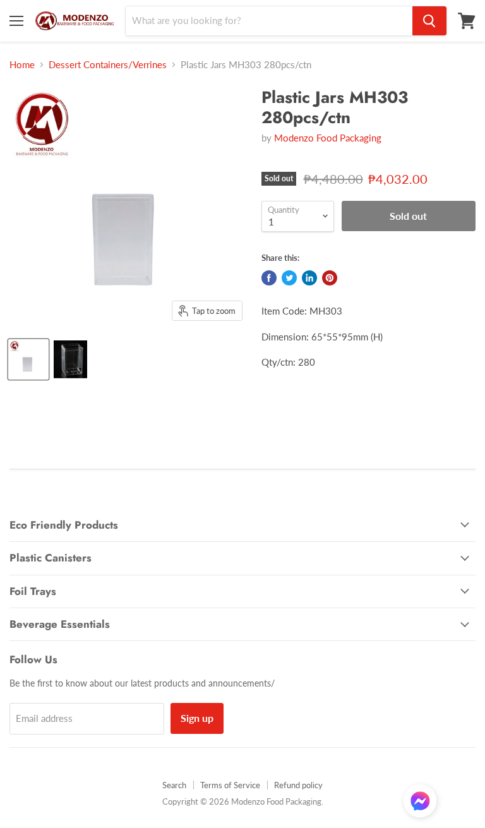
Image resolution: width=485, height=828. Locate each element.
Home (22, 64)
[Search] (429, 20)
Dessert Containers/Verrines (108, 64)
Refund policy (298, 785)
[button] (420, 802)
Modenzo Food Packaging (327, 137)
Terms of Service (230, 785)
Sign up (197, 718)
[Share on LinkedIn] (309, 277)
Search (174, 785)
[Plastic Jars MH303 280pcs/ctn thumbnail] (28, 359)
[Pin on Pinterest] (329, 277)
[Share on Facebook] (269, 277)
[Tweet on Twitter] (289, 277)
